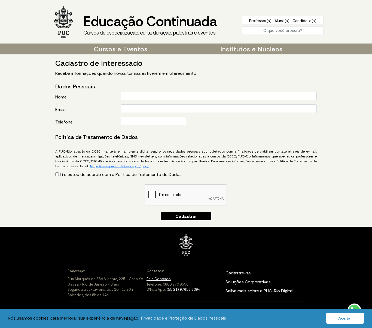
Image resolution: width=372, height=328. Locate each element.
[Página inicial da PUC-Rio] (63, 22)
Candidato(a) (304, 20)
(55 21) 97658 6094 (183, 289)
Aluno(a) (283, 20)
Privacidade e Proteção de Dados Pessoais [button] (183, 318)
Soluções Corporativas (248, 282)
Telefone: (64, 122)
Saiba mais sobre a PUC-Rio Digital (259, 291)
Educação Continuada (150, 24)
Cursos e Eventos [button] (121, 49)
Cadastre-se (238, 273)
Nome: (61, 97)
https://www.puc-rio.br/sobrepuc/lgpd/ (119, 166)
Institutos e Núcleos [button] (251, 49)
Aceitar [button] (345, 318)
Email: (60, 109)
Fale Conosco (159, 279)
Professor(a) (261, 20)
